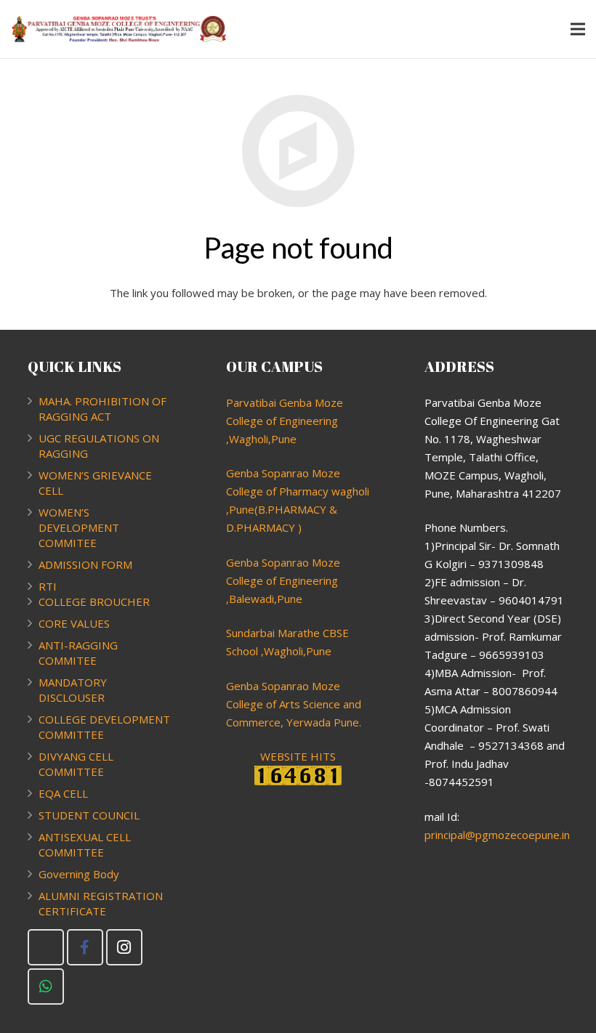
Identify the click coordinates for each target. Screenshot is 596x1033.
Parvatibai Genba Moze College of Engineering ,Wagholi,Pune (284, 420)
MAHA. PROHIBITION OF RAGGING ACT (102, 409)
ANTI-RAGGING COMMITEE (78, 653)
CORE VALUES (74, 623)
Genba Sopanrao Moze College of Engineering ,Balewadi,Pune (283, 580)
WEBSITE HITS (298, 756)
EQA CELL (63, 793)
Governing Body (79, 874)
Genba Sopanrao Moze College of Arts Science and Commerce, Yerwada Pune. (293, 703)
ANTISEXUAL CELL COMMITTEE (85, 844)
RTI (48, 586)
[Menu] (578, 29)
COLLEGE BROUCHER (94, 601)
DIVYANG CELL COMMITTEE (76, 764)
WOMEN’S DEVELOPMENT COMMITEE (79, 527)
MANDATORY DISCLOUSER (73, 690)
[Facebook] (85, 947)
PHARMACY (265, 527)
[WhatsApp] (46, 986)
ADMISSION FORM (85, 564)
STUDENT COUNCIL (89, 815)
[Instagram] (124, 947)
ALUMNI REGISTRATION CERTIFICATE (101, 903)
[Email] (46, 947)
